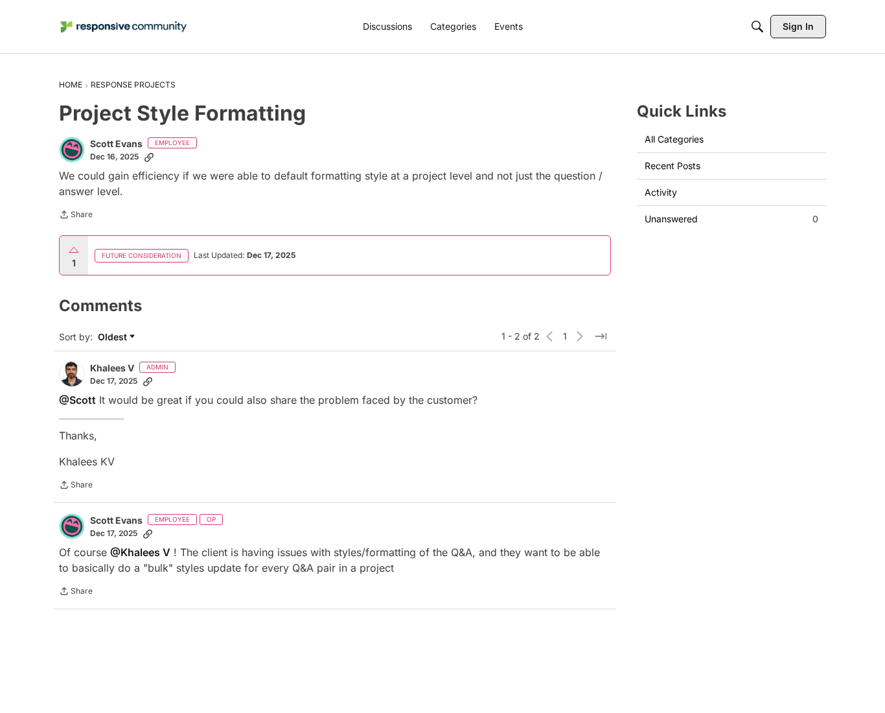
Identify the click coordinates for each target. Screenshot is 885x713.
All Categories (674, 139)
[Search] (757, 26)
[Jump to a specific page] (600, 336)
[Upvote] (74, 250)
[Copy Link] (149, 157)
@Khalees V (140, 552)
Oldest (114, 337)
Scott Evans (116, 143)
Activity (661, 192)
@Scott (77, 399)
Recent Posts (672, 165)
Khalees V (112, 367)
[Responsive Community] (124, 27)
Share (76, 215)
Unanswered (731, 218)
